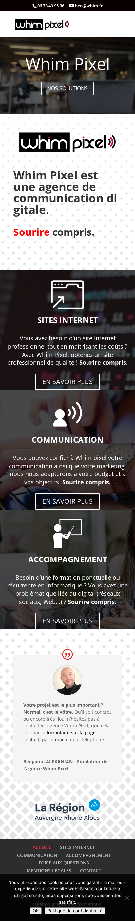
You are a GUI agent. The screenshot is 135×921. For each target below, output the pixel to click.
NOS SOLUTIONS (67, 88)
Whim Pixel (67, 64)
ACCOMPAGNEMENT (88, 855)
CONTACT (90, 870)
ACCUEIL (42, 847)
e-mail (58, 739)
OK (36, 910)
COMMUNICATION (37, 855)
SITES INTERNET (77, 847)
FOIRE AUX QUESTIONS (64, 863)
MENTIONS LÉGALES (49, 870)
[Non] (127, 897)
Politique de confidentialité (75, 910)
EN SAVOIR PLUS (67, 381)
